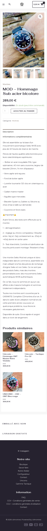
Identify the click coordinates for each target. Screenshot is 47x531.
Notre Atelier (23, 471)
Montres (6, 84)
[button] (40, 16)
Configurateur (23, 474)
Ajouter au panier (23, 111)
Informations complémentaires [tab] (17, 137)
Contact (23, 477)
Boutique (23, 464)
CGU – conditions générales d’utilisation (23, 504)
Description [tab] (8, 132)
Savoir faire (23, 468)
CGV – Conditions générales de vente (23, 501)
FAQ (23, 497)
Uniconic (23, 480)
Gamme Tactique (23, 484)
